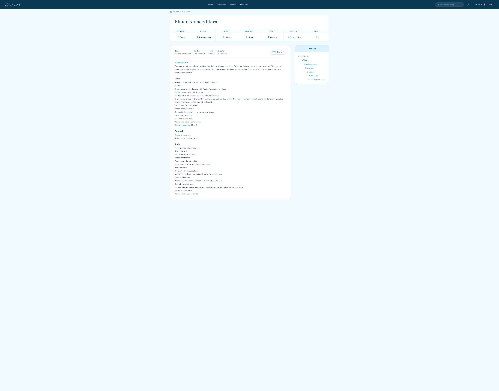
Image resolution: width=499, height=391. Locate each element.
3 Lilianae (309, 68)
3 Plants (305, 60)
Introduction (181, 62)
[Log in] (468, 4)
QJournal (244, 4)
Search (233, 4)
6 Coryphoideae (318, 80)
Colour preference (182, 125)
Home (210, 4)
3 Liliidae (310, 72)
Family (177, 92)
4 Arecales (313, 76)
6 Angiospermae (310, 64)
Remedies (221, 4)
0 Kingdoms (303, 56)
